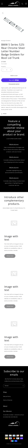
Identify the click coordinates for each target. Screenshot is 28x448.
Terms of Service (7, 400)
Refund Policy (7, 396)
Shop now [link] (10, 256)
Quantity (3, 66)
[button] (2, 4)
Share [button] (4, 113)
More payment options (14, 84)
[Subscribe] (23, 386)
